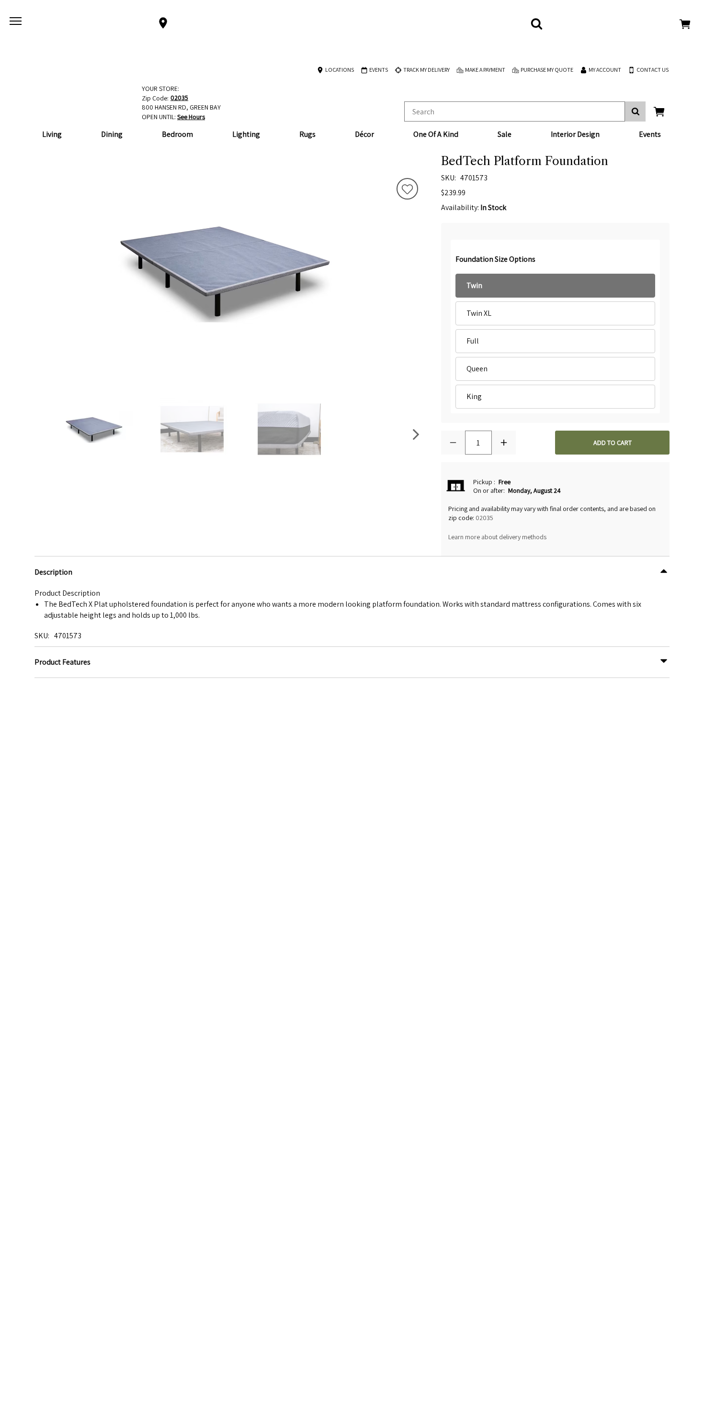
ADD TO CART (612, 442)
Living (52, 134)
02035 (484, 517)
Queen (477, 369)
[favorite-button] (407, 190)
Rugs (307, 134)
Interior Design (575, 134)
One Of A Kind (435, 134)
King (474, 396)
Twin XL (478, 313)
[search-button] (635, 111)
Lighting (246, 134)
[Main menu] (17, 23)
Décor (364, 134)
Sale (504, 134)
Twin (474, 285)
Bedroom (177, 134)
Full (472, 341)
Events (650, 134)
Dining (112, 134)
